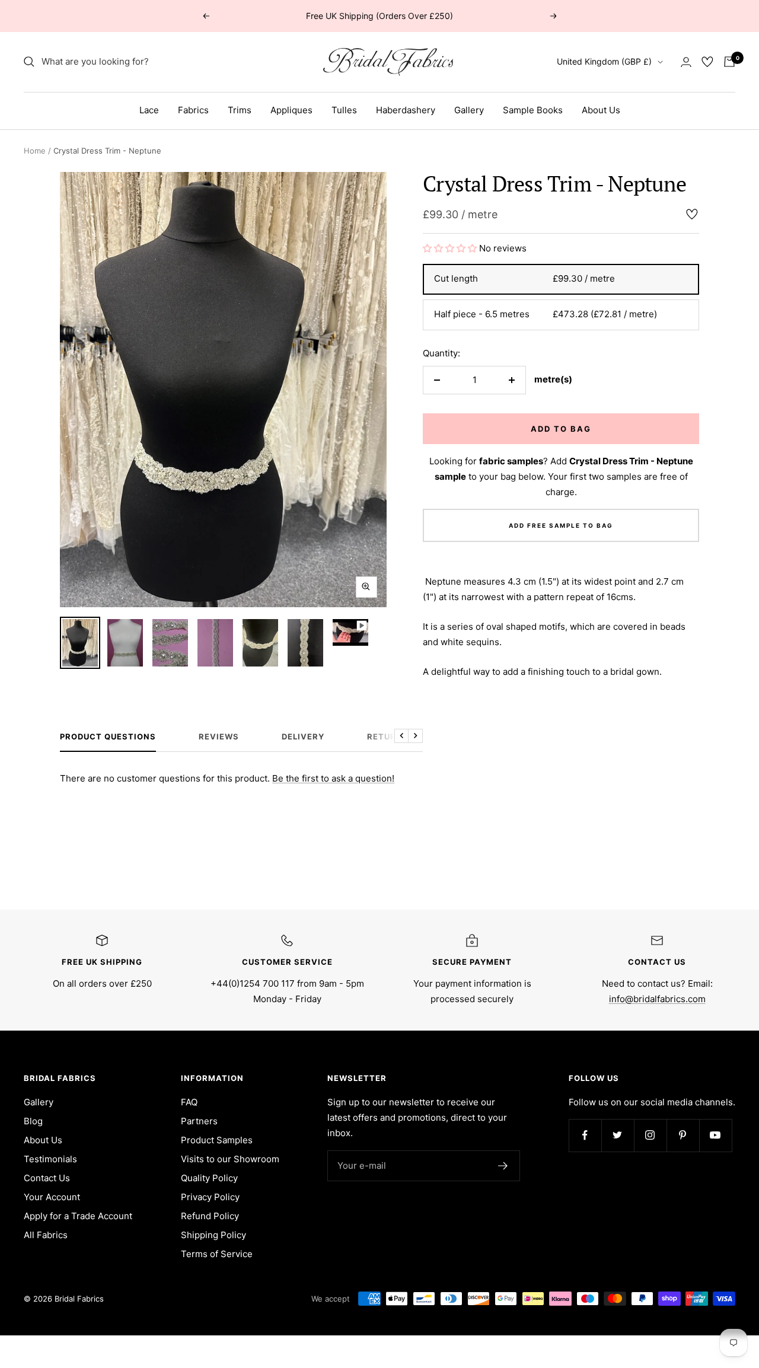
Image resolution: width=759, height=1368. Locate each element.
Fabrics (193, 110)
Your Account (52, 1197)
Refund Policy (210, 1216)
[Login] (686, 62)
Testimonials (50, 1159)
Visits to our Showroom (230, 1159)
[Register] (503, 1166)
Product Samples (217, 1140)
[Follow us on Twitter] (617, 1135)
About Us (601, 110)
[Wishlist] (707, 62)
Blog (33, 1121)
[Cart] (729, 61)
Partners (199, 1121)
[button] (451, 248)
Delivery (303, 736)
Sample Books (533, 110)
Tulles (344, 110)
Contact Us (47, 1178)
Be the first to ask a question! (333, 778)
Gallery (469, 110)
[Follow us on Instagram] (650, 1135)
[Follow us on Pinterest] (682, 1135)
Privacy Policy (210, 1197)
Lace (149, 110)
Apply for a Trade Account (78, 1216)
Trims (239, 110)
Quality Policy (209, 1178)
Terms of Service (217, 1253)
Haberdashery (405, 110)
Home (35, 150)
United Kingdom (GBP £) (604, 61)
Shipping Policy (213, 1235)
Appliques (291, 110)
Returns (388, 736)
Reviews (219, 736)
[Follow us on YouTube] (715, 1135)
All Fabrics (46, 1235)
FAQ (189, 1102)
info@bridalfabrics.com (657, 999)
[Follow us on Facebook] (585, 1135)
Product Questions (108, 736)
